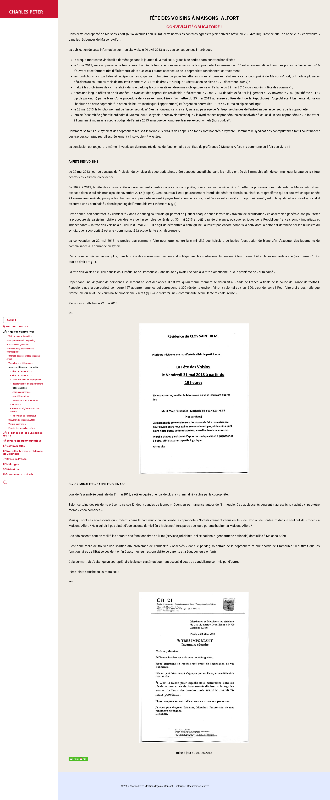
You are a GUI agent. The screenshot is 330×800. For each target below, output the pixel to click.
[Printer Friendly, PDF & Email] (78, 758)
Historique (180, 786)
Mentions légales (154, 786)
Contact (168, 786)
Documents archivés (198, 786)
